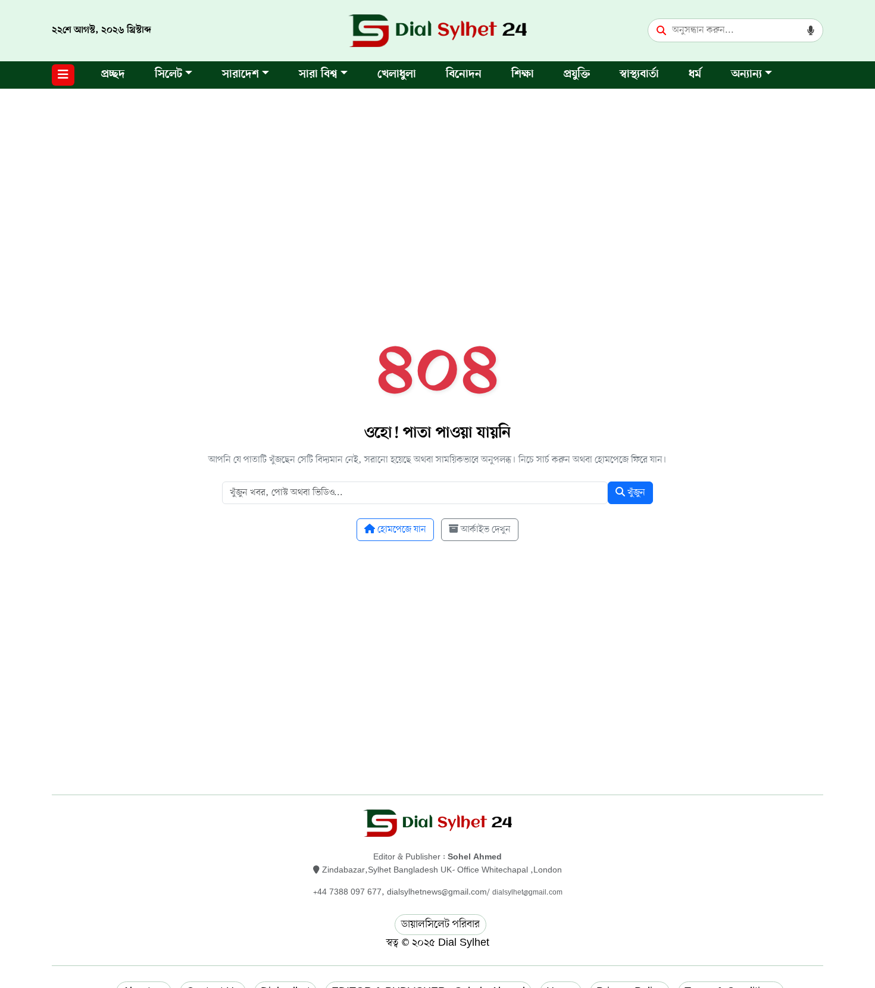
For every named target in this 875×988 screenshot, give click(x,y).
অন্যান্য (746, 75)
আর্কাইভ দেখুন (484, 529)
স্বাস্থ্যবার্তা (639, 75)
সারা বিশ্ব (318, 75)
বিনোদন (464, 75)
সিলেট (168, 75)
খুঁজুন (635, 492)
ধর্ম (695, 75)
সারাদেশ (240, 75)
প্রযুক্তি (577, 75)
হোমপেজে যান (400, 529)
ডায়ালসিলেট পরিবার (440, 924)
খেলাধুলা (396, 75)
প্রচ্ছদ (113, 75)
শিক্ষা (522, 75)
